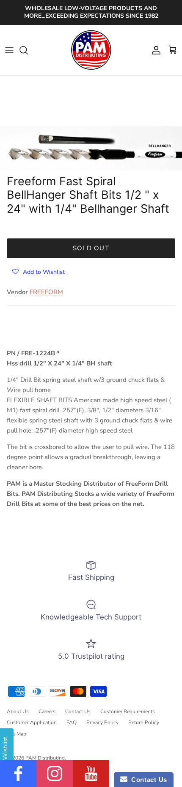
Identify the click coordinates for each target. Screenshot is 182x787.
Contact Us (78, 711)
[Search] (28, 50)
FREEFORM (46, 292)
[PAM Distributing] (91, 50)
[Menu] (9, 50)
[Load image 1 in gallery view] (91, 148)
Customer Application (32, 722)
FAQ (71, 722)
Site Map (16, 733)
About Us (18, 711)
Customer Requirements (127, 711)
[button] (38, 271)
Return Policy (143, 722)
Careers (47, 711)
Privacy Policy (102, 722)
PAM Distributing (45, 758)
